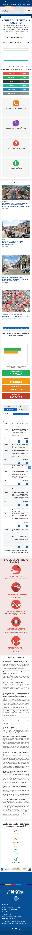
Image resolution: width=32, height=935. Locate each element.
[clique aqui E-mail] (12, 929)
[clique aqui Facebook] (16, 929)
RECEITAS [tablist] (11, 409)
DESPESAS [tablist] (23, 409)
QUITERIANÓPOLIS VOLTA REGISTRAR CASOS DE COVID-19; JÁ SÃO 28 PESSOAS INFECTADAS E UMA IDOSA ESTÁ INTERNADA (15, 205)
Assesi (10, 933)
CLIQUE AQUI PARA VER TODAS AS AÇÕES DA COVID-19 (16, 328)
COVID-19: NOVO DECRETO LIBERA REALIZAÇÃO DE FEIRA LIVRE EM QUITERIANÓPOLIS (12, 243)
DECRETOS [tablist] (10, 406)
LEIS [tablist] (22, 406)
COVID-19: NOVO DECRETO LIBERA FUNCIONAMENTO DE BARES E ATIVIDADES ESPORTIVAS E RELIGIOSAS (15, 279)
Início (3, 17)
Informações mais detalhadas (21, 413)
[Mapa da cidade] (16, 878)
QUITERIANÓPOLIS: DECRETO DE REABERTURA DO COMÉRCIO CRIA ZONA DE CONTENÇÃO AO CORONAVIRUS (15, 316)
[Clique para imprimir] (27, 441)
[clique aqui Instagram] (19, 929)
